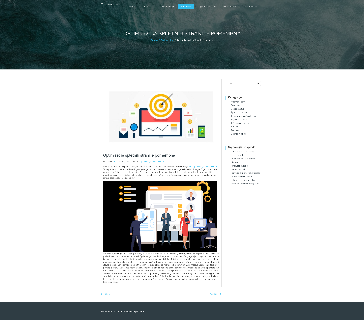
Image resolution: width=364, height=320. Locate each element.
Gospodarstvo (250, 6)
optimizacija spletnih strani (152, 161)
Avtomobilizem (230, 6)
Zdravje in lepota (166, 6)
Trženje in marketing (240, 123)
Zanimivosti (186, 6)
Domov (131, 6)
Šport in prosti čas (239, 112)
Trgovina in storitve (207, 6)
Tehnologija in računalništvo (243, 116)
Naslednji (214, 294)
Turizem (234, 127)
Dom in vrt (146, 6)
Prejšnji (107, 294)
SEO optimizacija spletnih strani (203, 166)
